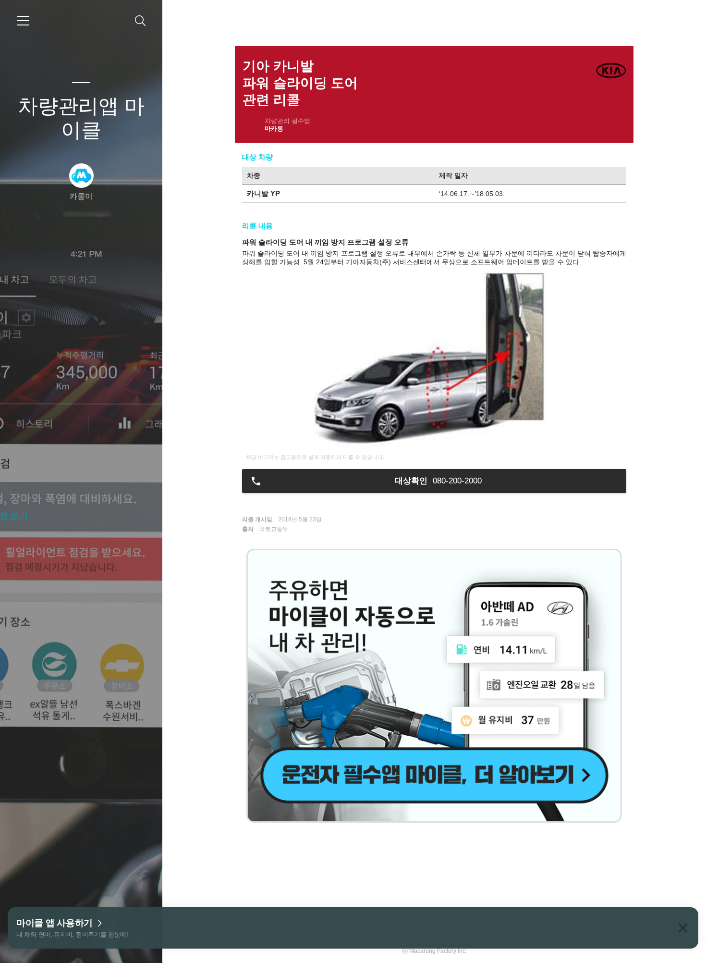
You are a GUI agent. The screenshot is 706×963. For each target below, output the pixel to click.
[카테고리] (23, 20)
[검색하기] (140, 20)
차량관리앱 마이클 (81, 118)
